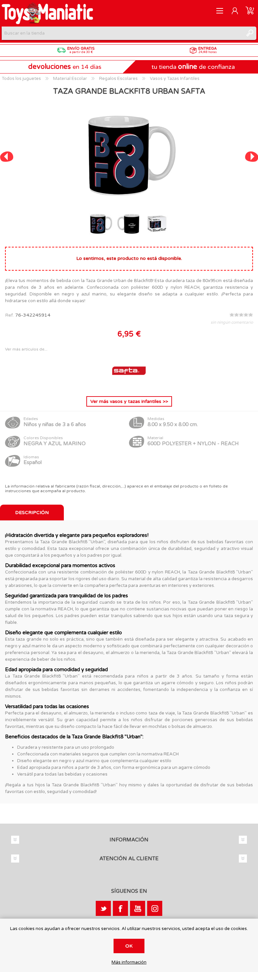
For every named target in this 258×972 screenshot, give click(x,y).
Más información (129, 962)
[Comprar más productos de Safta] (129, 385)
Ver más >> (129, 401)
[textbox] (122, 33)
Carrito (249, 10)
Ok (129, 946)
